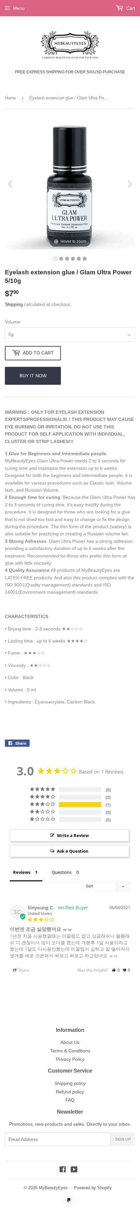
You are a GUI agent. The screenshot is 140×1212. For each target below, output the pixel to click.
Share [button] (23, 970)
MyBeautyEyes (53, 1187)
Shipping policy (70, 1083)
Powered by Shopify (93, 1187)
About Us (70, 1042)
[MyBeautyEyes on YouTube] (74, 1170)
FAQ (70, 1100)
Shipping (14, 304)
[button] (115, 970)
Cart (130, 8)
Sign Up (123, 1139)
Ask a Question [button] (73, 851)
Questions (62, 872)
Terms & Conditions (70, 1050)
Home (10, 97)
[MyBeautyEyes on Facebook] (62, 1170)
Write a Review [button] (73, 835)
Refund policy (70, 1091)
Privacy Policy (70, 1059)
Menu (19, 8)
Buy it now (33, 375)
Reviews (21, 872)
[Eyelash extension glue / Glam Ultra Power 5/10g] (55, 259)
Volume (12, 322)
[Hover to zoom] (70, 183)
